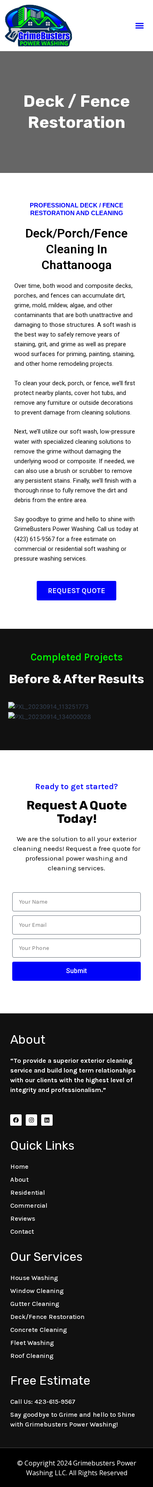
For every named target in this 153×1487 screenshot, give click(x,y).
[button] (139, 25)
